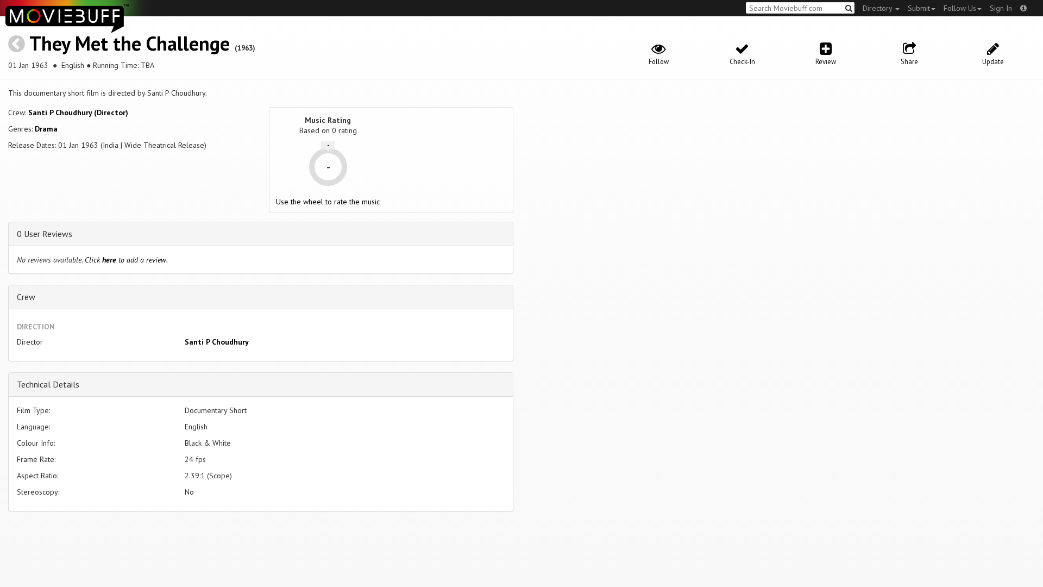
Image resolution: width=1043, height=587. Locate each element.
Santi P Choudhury (217, 342)
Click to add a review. (126, 260)
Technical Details (48, 384)
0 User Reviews (44, 233)
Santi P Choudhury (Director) (78, 112)
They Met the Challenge (129, 43)
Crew (26, 296)
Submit (919, 8)
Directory (878, 8)
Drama (46, 129)
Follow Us (960, 8)
